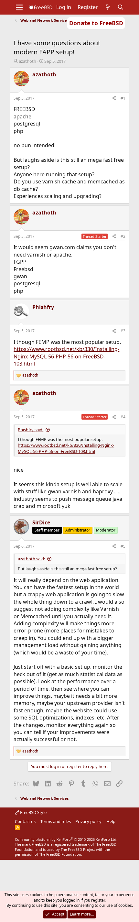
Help (110, 821)
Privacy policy (88, 821)
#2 (123, 236)
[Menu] (19, 7)
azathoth (27, 61)
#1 (123, 98)
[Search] (120, 7)
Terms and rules (55, 821)
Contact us (25, 821)
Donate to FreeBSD (96, 23)
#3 (123, 331)
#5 (123, 546)
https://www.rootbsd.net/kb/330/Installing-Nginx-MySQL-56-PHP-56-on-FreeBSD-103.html (66, 356)
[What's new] (107, 7)
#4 (123, 417)
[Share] (114, 98)
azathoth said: (31, 559)
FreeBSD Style (33, 812)
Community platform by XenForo (66, 839)
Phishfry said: (30, 430)
